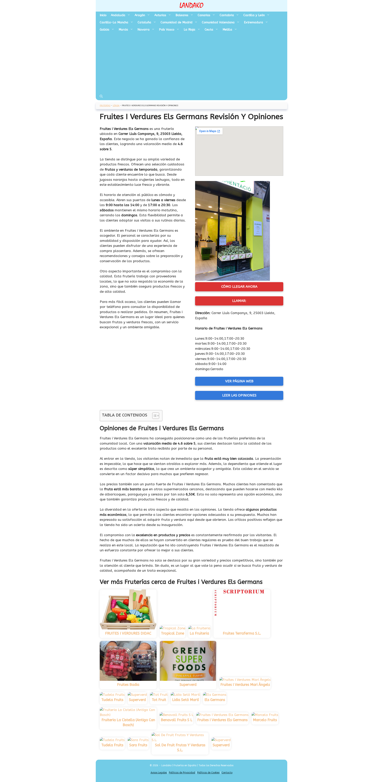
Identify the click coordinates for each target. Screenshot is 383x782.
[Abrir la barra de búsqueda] (101, 96)
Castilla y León (254, 15)
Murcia (123, 29)
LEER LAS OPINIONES (239, 395)
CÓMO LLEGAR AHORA (239, 287)
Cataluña (144, 22)
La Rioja (189, 29)
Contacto (227, 772)
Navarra (143, 29)
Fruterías (105, 105)
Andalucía (118, 15)
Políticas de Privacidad (182, 772)
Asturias (160, 15)
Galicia (104, 29)
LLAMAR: (239, 301)
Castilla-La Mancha (114, 22)
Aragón (140, 15)
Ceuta (209, 29)
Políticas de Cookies (208, 772)
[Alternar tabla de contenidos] (153, 415)
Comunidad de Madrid (176, 22)
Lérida (116, 105)
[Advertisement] (191, 63)
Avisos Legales (159, 772)
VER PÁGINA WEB (239, 381)
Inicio (103, 15)
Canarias (204, 15)
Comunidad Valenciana (218, 22)
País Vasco (166, 29)
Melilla (227, 29)
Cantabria (227, 15)
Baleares (182, 15)
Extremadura (253, 22)
